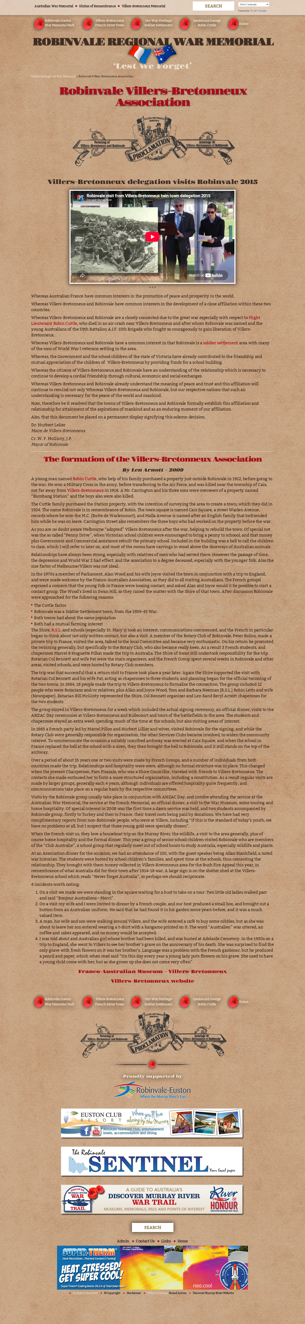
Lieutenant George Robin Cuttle (207, 23)
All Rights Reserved (85, 1293)
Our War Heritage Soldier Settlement (158, 23)
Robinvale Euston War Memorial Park (59, 23)
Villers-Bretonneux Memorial (143, 6)
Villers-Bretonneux (85, 490)
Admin (123, 1241)
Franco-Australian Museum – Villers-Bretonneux (152, 972)
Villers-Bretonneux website (152, 981)
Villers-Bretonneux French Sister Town (109, 23)
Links (166, 1241)
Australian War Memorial (53, 6)
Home (243, 24)
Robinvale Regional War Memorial (53, 76)
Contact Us (145, 1241)
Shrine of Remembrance (97, 6)
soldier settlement (220, 342)
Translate (262, 11)
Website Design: (167, 1293)
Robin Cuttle (84, 478)
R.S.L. (56, 630)
